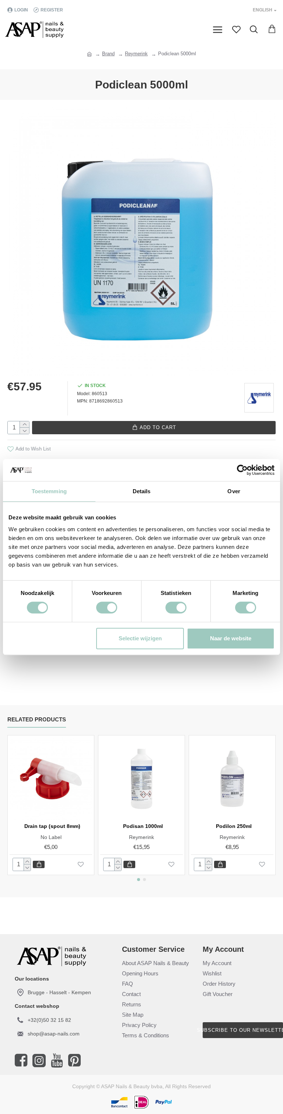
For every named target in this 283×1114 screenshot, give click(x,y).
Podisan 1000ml (143, 826)
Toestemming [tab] (49, 491)
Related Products (36, 719)
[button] (138, 879)
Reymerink (136, 53)
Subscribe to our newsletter (243, 1030)
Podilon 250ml (234, 826)
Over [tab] (233, 491)
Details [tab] (142, 491)
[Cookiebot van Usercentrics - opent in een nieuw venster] (242, 470)
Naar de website (230, 638)
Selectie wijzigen (140, 638)
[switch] (106, 607)
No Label (51, 837)
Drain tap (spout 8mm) (52, 826)
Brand (108, 53)
